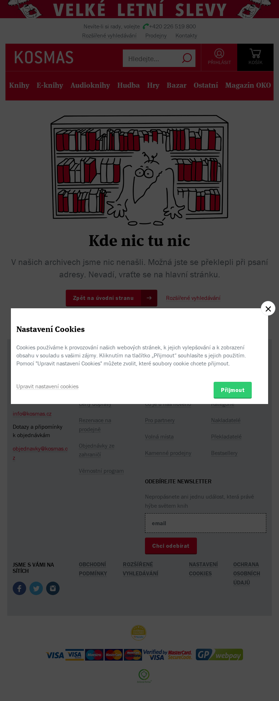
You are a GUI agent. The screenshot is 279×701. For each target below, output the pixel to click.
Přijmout (232, 389)
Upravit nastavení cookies (47, 386)
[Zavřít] (268, 308)
